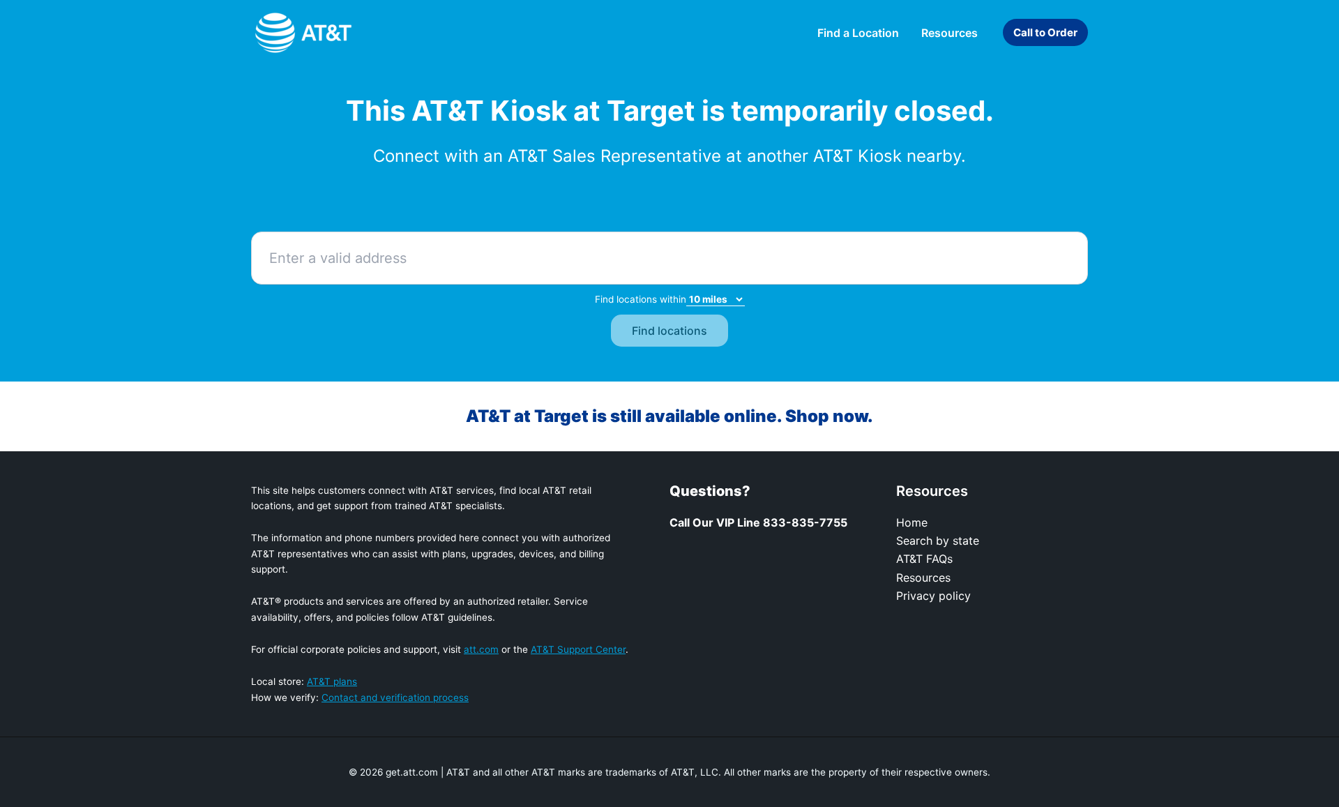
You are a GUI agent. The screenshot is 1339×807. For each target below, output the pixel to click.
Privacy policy (933, 596)
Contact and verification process (395, 697)
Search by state (937, 541)
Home (912, 522)
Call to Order (1045, 32)
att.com (481, 649)
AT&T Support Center (578, 649)
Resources (923, 577)
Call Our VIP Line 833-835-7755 (758, 522)
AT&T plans (332, 681)
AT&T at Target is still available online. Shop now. (669, 416)
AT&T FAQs (924, 559)
